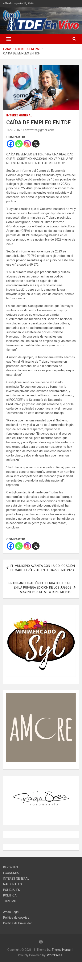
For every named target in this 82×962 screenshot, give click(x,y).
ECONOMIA (11, 873)
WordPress (54, 955)
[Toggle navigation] (8, 39)
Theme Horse (61, 950)
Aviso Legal (11, 912)
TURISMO (9, 901)
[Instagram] (27, 144)
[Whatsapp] (19, 144)
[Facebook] (10, 144)
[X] (36, 144)
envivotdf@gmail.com (39, 130)
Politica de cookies (16, 917)
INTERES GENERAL (19, 115)
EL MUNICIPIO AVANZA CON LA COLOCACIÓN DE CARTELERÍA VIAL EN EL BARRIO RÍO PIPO (43, 568)
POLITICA (10, 895)
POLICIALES (11, 890)
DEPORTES (10, 867)
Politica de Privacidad (17, 923)
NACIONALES (12, 884)
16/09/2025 (14, 130)
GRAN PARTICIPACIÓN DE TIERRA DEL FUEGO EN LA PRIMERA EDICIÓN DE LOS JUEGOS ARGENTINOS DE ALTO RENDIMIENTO (39, 587)
